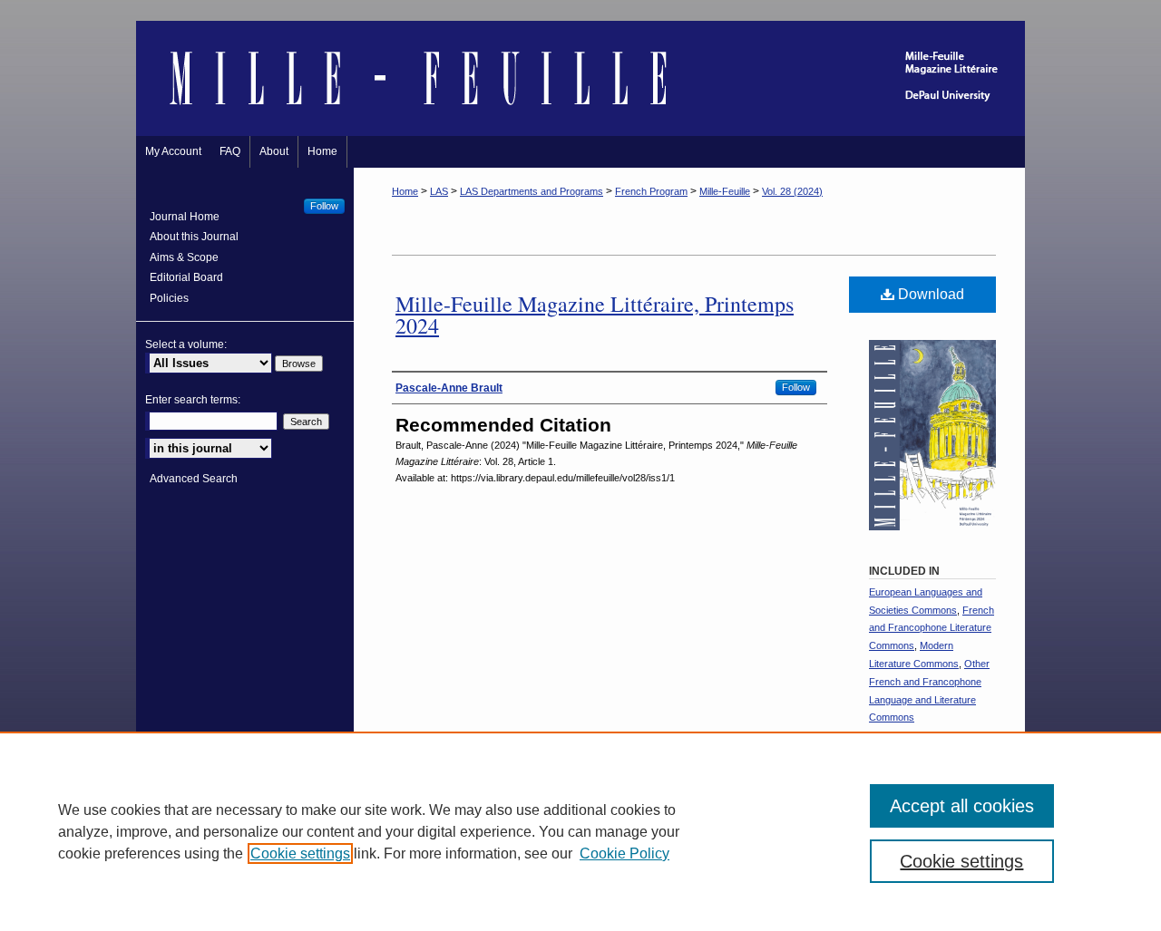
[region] (580, 831)
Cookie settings (300, 853)
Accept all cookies (962, 806)
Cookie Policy (624, 853)
